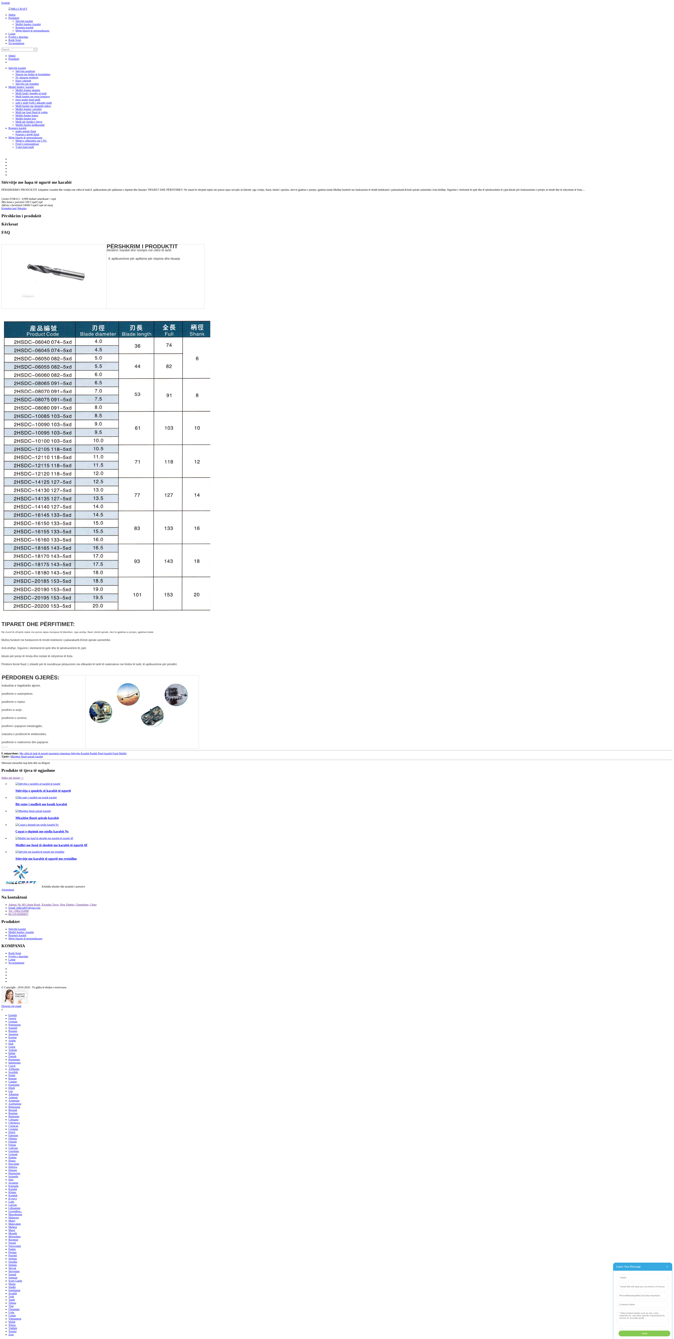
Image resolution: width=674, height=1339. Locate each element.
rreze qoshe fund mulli (27, 99)
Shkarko (22, 208)
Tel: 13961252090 (18, 910)
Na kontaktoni (16, 43)
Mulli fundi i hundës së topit (31, 93)
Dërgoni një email (11, 1006)
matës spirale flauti (25, 131)
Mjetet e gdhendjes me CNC (31, 140)
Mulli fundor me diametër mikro (33, 105)
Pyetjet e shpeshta (18, 36)
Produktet (13, 18)
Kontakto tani (8, 208)
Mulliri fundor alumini (27, 90)
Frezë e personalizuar (27, 143)
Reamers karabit (24, 27)
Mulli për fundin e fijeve (28, 121)
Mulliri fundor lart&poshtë (30, 124)
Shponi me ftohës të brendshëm (32, 74)
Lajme (11, 33)
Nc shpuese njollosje (26, 77)
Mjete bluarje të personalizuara (32, 30)
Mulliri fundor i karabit (28, 24)
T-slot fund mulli (24, 147)
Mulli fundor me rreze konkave (32, 96)
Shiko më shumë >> (12, 777)
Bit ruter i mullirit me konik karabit (41, 804)
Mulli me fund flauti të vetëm (31, 112)
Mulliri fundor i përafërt (28, 109)
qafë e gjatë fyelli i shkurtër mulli (33, 102)
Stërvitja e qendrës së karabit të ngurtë (43, 791)
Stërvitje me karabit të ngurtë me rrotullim (46, 858)
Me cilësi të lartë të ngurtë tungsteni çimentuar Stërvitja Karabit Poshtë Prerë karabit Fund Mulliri (73, 753)
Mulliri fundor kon (25, 118)
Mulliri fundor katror (26, 115)
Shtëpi (11, 14)
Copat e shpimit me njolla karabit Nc (42, 831)
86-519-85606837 (18, 914)
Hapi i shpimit (23, 80)
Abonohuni (7, 889)
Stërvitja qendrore (25, 71)
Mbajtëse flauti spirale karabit (26, 756)
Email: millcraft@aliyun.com (24, 907)
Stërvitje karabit (24, 21)
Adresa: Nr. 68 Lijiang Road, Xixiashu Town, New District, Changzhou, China (52, 904)
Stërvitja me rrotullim (27, 83)
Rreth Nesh (14, 40)
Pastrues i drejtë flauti (27, 134)
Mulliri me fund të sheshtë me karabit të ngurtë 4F (51, 845)
